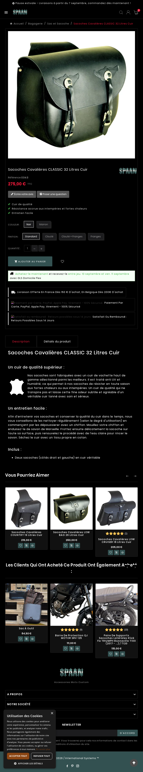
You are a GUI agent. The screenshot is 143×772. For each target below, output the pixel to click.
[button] (29, 763)
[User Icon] (128, 12)
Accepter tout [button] (18, 756)
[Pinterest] (72, 765)
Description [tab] (21, 341)
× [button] (52, 713)
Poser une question (54, 194)
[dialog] (29, 739)
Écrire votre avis (23, 194)
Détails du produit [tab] (57, 341)
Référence (14, 177)
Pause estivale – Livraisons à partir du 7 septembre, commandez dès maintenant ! (73, 3)
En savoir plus (43, 749)
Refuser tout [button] (41, 756)
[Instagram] (77, 765)
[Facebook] (67, 765)
